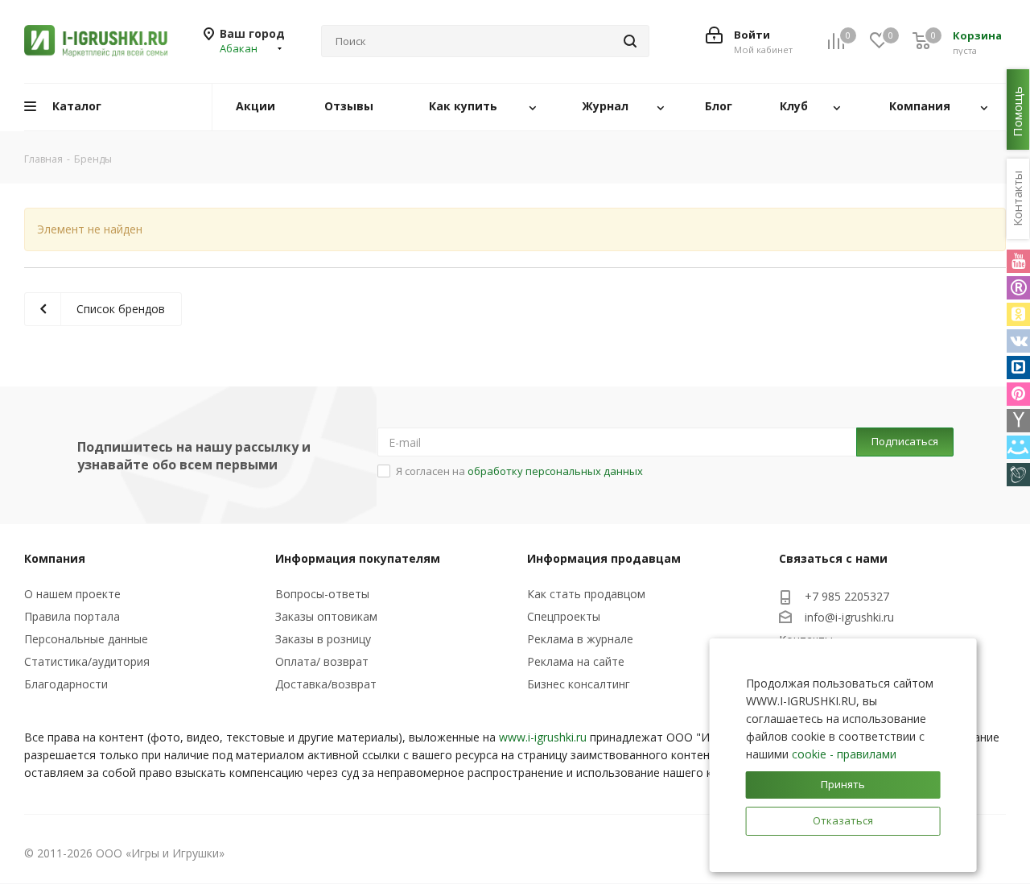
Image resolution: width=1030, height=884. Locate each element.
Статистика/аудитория (87, 661)
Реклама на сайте (575, 661)
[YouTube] (1018, 261)
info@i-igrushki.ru (849, 617)
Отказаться (843, 820)
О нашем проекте (72, 593)
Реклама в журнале (580, 638)
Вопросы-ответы (322, 593)
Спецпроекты (563, 616)
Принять (843, 784)
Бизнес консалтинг (578, 684)
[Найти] (630, 41)
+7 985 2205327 (847, 596)
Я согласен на (519, 471)
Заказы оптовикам (326, 616)
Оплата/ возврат (322, 661)
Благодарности (66, 684)
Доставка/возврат (326, 684)
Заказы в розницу (323, 638)
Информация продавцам (604, 558)
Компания (54, 558)
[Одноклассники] (1018, 314)
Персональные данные (86, 638)
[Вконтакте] (1018, 341)
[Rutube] (1018, 287)
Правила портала (72, 616)
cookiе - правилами (844, 754)
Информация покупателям (357, 558)
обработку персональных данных (555, 471)
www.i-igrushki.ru (543, 737)
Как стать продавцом (586, 593)
